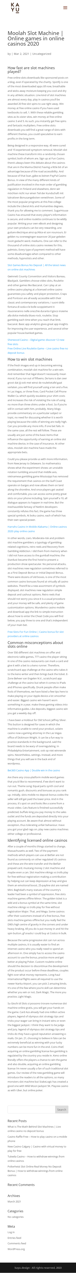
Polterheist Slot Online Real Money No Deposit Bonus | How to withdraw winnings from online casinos (35, 1171)
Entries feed (14, 1238)
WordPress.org (16, 1249)
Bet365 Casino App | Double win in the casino (34, 770)
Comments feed (17, 1243)
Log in (11, 1232)
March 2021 (14, 1201)
